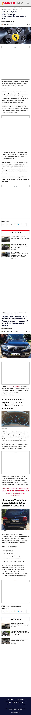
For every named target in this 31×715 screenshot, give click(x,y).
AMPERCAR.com (5, 8)
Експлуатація (5, 256)
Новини (11, 21)
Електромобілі (12, 8)
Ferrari (7, 221)
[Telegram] (18, 224)
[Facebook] (7, 224)
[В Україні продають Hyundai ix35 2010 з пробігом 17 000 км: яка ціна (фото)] (6, 247)
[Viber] (21, 224)
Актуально (4, 248)
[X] (11, 224)
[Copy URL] (25, 224)
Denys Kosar (6, 24)
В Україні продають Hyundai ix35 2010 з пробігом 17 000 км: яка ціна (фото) (20, 246)
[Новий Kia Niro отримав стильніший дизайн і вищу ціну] (6, 239)
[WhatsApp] (14, 224)
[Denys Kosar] (2, 24)
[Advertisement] (15, 63)
